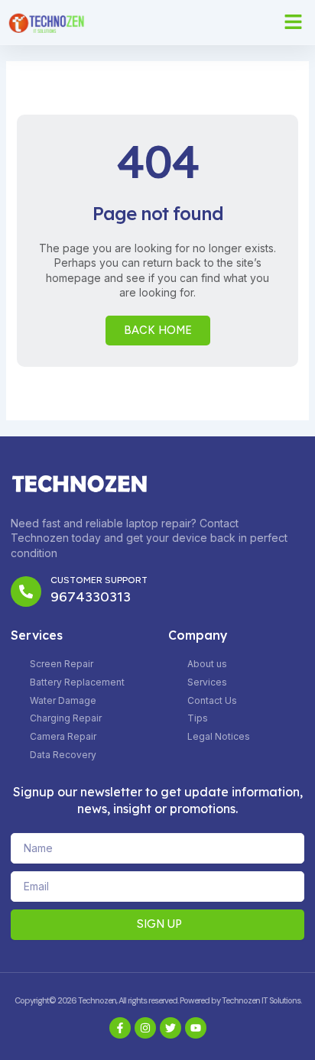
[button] (293, 22)
